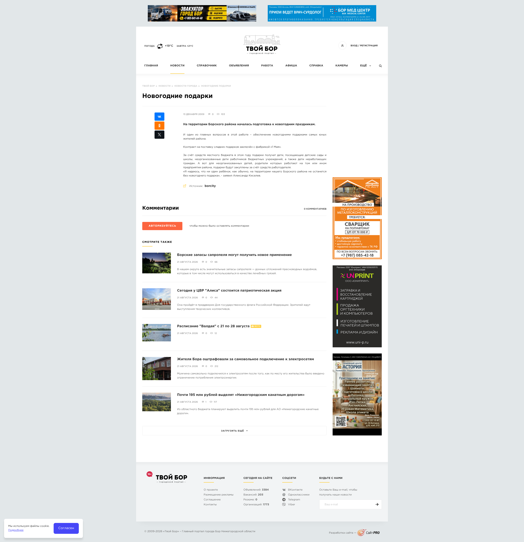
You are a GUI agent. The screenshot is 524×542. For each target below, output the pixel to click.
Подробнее (16, 530)
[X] (159, 135)
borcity (210, 186)
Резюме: (250, 500)
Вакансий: (253, 495)
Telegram (294, 500)
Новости (177, 66)
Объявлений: (256, 490)
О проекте (211, 490)
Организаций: (256, 505)
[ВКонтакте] (159, 116)
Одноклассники (298, 495)
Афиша (291, 66)
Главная (151, 66)
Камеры (341, 66)
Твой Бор (171, 532)
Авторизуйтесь (162, 226)
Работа (267, 66)
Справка (316, 66)
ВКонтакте (295, 490)
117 (215, 402)
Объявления (239, 66)
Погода (149, 46)
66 (216, 262)
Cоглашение (212, 500)
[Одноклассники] (159, 126)
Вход (354, 46)
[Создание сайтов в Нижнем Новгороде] (368, 533)
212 (216, 366)
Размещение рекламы (219, 495)
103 (223, 114)
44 (216, 298)
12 (216, 333)
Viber (291, 505)
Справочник (207, 66)
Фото (257, 326)
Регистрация (369, 46)
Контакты (210, 505)
